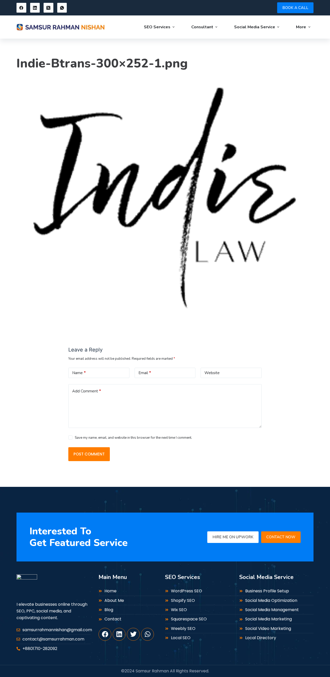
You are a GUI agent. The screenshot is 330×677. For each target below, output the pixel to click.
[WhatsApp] (62, 8)
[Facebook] (21, 8)
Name (79, 372)
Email (144, 372)
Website (212, 372)
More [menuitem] (301, 27)
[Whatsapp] (147, 634)
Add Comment (86, 391)
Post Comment (89, 454)
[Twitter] (133, 634)
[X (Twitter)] (48, 8)
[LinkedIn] (35, 8)
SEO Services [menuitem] (157, 27)
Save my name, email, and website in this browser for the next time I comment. (133, 437)
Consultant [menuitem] (202, 27)
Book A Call (295, 7)
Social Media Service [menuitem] (254, 27)
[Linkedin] (119, 634)
